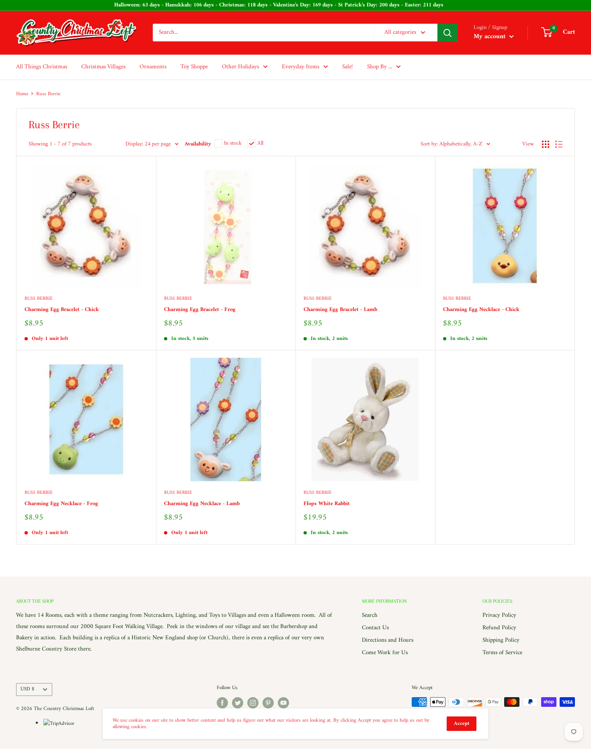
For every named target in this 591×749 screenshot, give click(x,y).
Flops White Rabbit (327, 503)
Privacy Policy (499, 615)
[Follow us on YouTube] (283, 702)
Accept (461, 723)
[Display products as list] (558, 144)
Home (22, 93)
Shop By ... (379, 66)
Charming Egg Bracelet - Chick (62, 309)
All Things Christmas (41, 66)
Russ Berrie (39, 299)
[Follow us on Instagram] (253, 702)
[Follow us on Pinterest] (268, 702)
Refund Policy (499, 627)
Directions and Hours (387, 640)
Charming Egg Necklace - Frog (61, 503)
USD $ (27, 689)
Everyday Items (300, 66)
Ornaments (153, 66)
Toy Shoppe (194, 66)
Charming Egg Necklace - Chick (481, 309)
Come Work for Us (385, 652)
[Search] (447, 32)
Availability (198, 144)
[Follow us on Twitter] (237, 702)
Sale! (347, 66)
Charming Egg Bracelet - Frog (200, 309)
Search (370, 615)
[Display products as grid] (545, 144)
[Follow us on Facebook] (222, 702)
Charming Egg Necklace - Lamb (202, 503)
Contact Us (375, 627)
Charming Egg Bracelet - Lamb (340, 309)
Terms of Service (502, 652)
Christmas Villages (103, 66)
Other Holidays (240, 66)
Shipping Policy (500, 640)
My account (490, 36)
